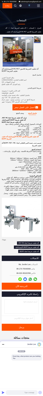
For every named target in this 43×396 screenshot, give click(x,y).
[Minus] (3, 344)
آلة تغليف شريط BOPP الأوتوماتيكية (27, 247)
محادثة (7, 6)
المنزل (39, 28)
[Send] (3, 392)
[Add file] (40, 392)
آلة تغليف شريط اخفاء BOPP (29, 251)
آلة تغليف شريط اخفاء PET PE (29, 243)
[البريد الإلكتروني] (25, 279)
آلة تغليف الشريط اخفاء (18, 28)
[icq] (20, 279)
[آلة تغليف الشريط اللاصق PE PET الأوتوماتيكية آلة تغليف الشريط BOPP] (18, 51)
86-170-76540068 (9, 1)
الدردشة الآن (21, 286)
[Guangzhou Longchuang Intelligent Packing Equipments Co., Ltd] (32, 5)
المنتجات (31, 28)
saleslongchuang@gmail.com (31, 1)
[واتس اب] (30, 279)
